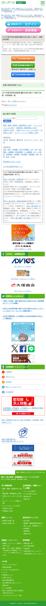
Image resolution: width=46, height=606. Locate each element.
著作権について (8, 575)
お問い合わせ (7, 577)
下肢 (35, 150)
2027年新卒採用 (29, 546)
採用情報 (26, 540)
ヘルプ (5, 572)
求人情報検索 (7, 485)
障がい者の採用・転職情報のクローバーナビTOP (20, 477)
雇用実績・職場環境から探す (26, 128)
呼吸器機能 (19, 152)
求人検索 (23, 187)
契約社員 (12, 140)
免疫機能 (24, 154)
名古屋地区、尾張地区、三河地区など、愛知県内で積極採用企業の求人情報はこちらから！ (23, 409)
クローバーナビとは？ (10, 564)
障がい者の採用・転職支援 (13, 179)
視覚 (4, 150)
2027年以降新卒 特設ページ (13, 167)
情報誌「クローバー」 (10, 540)
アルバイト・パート (31, 140)
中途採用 (27, 548)
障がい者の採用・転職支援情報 (15, 201)
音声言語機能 (24, 150)
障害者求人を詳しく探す (12, 162)
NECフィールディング (13, 387)
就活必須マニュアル (30, 517)
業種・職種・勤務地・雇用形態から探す (17, 125)
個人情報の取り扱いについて (12, 583)
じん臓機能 (28, 152)
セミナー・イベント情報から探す (27, 133)
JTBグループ (10, 377)
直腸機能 (9, 154)
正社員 (5, 140)
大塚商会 (9, 372)
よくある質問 (7, 588)
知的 (37, 154)
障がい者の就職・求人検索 (20, 218)
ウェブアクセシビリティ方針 (12, 595)
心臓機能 (10, 152)
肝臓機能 (31, 154)
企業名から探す (8, 130)
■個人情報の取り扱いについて (13, 441)
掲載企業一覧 (28, 543)
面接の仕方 (27, 534)
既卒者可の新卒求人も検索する (24, 69)
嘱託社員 (20, 140)
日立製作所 (9, 392)
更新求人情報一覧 (8, 523)
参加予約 (27, 499)
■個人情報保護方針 (9, 439)
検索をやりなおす (10, 105)
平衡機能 (15, 150)
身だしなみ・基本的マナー (32, 526)
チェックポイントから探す (11, 506)
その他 (12, 157)
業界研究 (27, 531)
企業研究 (27, 528)
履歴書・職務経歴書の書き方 (33, 523)
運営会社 (5, 585)
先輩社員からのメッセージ (32, 551)
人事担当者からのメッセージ (33, 554)
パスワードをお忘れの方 (11, 570)
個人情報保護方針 (8, 580)
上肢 (31, 150)
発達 (7, 157)
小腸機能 (16, 154)
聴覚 (9, 150)
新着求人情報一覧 (8, 521)
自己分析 (27, 521)
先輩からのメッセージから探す (27, 130)
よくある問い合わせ (30, 494)
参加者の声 (27, 496)
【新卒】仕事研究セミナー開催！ (23, 249)
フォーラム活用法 (29, 491)
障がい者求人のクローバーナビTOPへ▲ (30, 472)
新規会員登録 (7, 567)
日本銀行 (9, 382)
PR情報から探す (7, 511)
